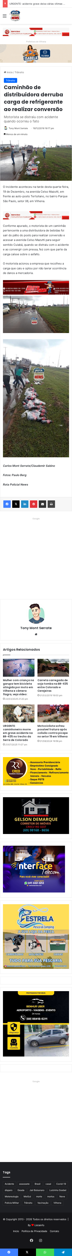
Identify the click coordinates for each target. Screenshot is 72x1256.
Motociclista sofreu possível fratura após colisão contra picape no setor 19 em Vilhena (52, 731)
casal (48, 1183)
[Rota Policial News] (14, 15)
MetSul (27, 1196)
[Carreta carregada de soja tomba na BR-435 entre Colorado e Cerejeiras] (53, 668)
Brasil (37, 1183)
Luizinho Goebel (57, 1190)
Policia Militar (12, 1202)
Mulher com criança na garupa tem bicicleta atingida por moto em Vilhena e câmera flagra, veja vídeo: (18, 687)
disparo (8, 1190)
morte (39, 1196)
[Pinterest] (33, 504)
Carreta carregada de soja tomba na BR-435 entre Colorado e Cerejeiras (52, 685)
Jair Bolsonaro (37, 1190)
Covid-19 (61, 1183)
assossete (24, 1183)
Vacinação (42, 1202)
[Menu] (4, 17)
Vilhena (57, 1202)
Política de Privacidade (34, 1231)
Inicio (9, 72)
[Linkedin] (24, 504)
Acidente (9, 1183)
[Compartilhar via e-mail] (42, 504)
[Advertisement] (36, 557)
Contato (54, 1231)
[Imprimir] (51, 504)
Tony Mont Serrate (18, 128)
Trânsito (19, 72)
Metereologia (11, 1196)
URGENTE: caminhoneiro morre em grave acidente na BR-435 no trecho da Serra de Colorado (18, 733)
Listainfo (39, 1225)
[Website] (36, 634)
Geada (21, 1190)
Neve (62, 1196)
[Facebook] (7, 504)
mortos (50, 1196)
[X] (16, 504)
